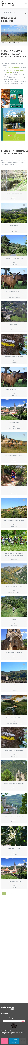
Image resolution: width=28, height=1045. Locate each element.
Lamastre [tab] (4, 1018)
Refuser (23, 1040)
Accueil (3, 11)
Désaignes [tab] (12, 1018)
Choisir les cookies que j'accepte (14, 1041)
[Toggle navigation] (26, 4)
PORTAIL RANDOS (13, 67)
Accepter (4, 1040)
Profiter (9, 11)
